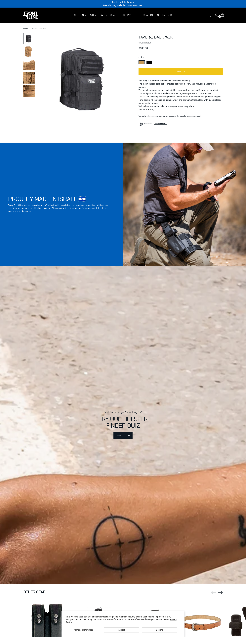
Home (25, 29)
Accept (121, 630)
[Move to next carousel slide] (220, 592)
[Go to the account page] (215, 15)
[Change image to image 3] (29, 64)
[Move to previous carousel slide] (213, 592)
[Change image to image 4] (29, 78)
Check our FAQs (160, 124)
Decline (159, 630)
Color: (141, 57)
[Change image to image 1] (29, 38)
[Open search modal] (209, 15)
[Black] (149, 62)
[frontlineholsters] (30, 15)
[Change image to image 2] (29, 51)
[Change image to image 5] (29, 91)
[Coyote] (142, 62)
